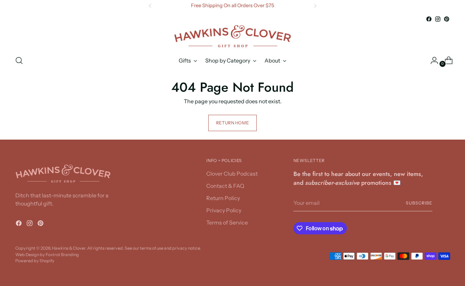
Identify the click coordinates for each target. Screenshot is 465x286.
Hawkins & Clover (68, 248)
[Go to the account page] (431, 60)
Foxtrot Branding (62, 254)
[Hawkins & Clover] (232, 36)
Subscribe (419, 202)
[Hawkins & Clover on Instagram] (438, 19)
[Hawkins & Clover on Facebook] (429, 19)
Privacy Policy (223, 210)
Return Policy (223, 198)
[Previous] (150, 6)
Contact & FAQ (225, 185)
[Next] (315, 6)
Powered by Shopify (34, 260)
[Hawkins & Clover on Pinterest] (447, 19)
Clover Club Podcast (232, 173)
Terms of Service (227, 222)
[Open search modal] (19, 60)
